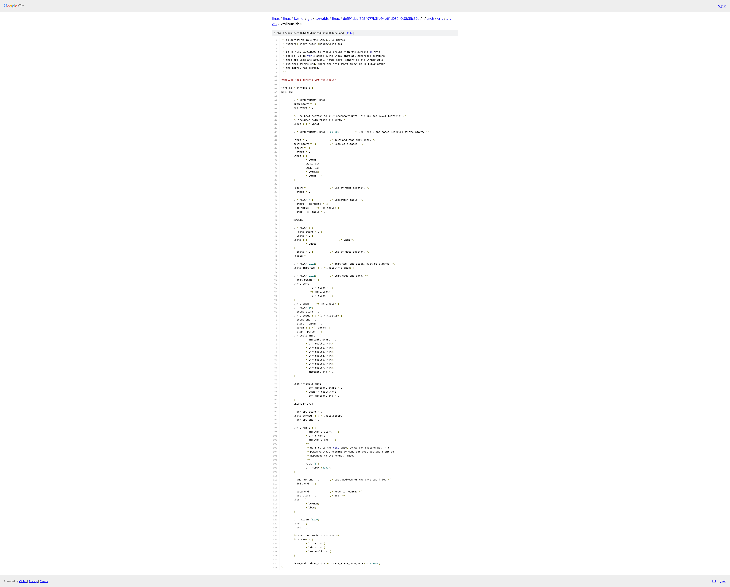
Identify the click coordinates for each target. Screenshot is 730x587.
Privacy (33, 581)
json (723, 581)
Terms (44, 581)
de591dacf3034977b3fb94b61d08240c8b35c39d (381, 18)
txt (714, 581)
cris (440, 18)
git (309, 18)
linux (276, 18)
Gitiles (23, 581)
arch (430, 18)
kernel (299, 18)
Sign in (722, 6)
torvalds (322, 18)
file (350, 33)
